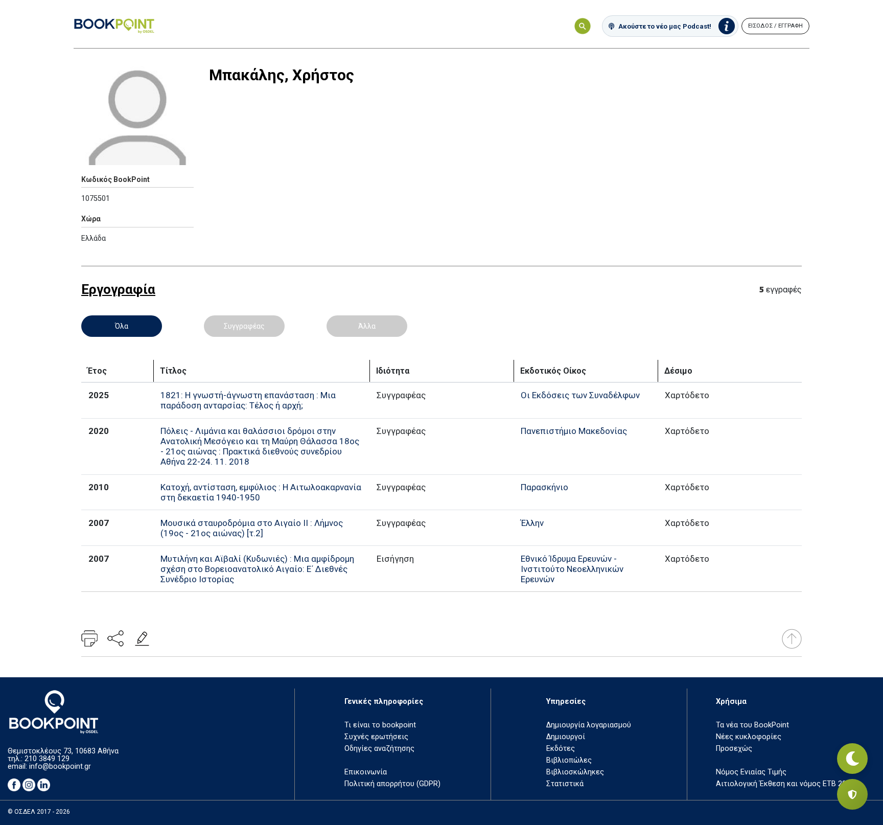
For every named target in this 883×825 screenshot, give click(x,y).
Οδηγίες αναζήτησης (379, 748)
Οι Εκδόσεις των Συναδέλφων (580, 395)
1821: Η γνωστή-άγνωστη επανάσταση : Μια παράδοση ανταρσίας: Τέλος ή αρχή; (248, 400)
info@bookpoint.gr (60, 766)
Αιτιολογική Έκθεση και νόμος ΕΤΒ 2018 (785, 784)
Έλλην (532, 523)
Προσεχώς (734, 748)
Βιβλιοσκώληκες (575, 772)
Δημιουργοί (565, 736)
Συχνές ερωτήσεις (376, 736)
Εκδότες (560, 748)
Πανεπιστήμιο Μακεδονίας (574, 431)
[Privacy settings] (852, 794)
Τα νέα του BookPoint (752, 725)
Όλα (121, 326)
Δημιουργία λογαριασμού (588, 725)
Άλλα (367, 326)
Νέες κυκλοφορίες (748, 736)
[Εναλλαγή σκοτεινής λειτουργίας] (852, 758)
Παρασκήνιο (544, 487)
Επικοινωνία (365, 772)
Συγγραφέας (244, 326)
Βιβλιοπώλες (569, 760)
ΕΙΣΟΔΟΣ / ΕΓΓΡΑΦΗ (775, 25)
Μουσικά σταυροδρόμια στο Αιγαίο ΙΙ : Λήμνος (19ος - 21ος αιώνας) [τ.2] (251, 528)
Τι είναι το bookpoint (380, 725)
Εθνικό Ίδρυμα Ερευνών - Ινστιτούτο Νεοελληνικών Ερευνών (572, 569)
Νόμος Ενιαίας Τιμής (751, 772)
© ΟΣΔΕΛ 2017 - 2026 (39, 811)
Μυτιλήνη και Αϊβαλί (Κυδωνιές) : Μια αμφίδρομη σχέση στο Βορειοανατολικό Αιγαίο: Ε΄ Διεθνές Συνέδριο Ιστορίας (257, 569)
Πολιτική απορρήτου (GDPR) (392, 784)
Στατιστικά (565, 784)
